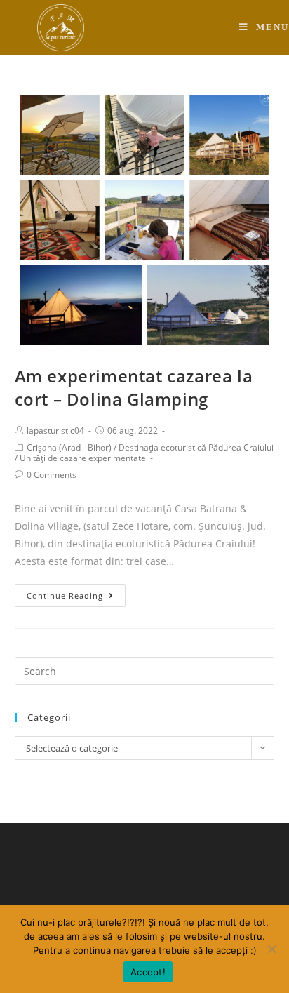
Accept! (148, 972)
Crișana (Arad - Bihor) (69, 447)
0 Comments (51, 475)
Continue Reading (65, 595)
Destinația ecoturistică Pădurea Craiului (196, 447)
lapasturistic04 (55, 430)
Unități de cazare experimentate (83, 458)
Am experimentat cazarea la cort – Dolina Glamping (134, 387)
